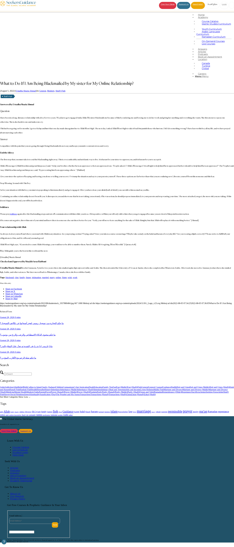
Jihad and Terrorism (117, 389)
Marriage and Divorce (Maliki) (196, 389)
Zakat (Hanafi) (137, 394)
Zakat (128, 394)
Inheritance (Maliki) (69, 389)
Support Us (183, 4)
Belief (20, 387)
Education (98, 387)
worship (60, 415)
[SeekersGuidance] (18, 5)
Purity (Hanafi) (108, 392)
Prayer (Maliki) (70, 392)
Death (91, 387)
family (22, 277)
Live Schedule (20, 450)
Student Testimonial (21, 481)
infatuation (36, 277)
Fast (114, 387)
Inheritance (56, 389)
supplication (46, 415)
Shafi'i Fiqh (60, 91)
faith (39, 412)
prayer (187, 411)
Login (224, 4)
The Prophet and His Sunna (68, 394)
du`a (34, 411)
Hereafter (41, 389)
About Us (15, 493)
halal (82, 411)
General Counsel (155, 387)
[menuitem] (214, 15)
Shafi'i (24, 415)
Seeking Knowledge (214, 392)
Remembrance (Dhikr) (171, 392)
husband (101, 412)
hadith (76, 412)
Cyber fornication (81, 387)
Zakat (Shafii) (150, 394)
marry (52, 277)
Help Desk (18, 455)
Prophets (93, 392)
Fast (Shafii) (132, 387)
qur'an (203, 411)
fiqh (55, 411)
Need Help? (198, 4)
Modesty (50, 91)
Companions (68, 387)
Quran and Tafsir (147, 392)
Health (34, 389)
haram (94, 411)
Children (59, 387)
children (22, 412)
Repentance (186, 392)
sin (27, 415)
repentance (223, 411)
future (28, 277)
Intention (97, 389)
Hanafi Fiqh (14, 389)
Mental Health (20, 392)
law (130, 411)
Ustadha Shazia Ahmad (26, 91)
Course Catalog (20, 447)
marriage (144, 411)
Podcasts (15, 470)
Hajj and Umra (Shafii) (219, 387)
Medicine (10, 392)
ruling (2, 415)
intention (107, 412)
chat (16, 277)
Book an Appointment (22, 478)
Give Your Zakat (168, 4)
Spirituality (35, 394)
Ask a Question (18, 475)
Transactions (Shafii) (117, 394)
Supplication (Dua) (48, 394)
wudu (65, 415)
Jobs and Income (133, 389)
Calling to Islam (34, 387)
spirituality (32, 415)
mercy (153, 412)
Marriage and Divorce (173, 389)
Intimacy (105, 389)
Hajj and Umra (183, 387)
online (58, 277)
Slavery (7, 394)
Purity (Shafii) (134, 392)
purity (196, 411)
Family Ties (108, 387)
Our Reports (17, 496)
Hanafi (87, 412)
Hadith (174, 387)
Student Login (20, 452)
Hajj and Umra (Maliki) (199, 387)
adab (1, 412)
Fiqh (140, 387)
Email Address (15, 515)
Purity (99, 392)
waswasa (54, 415)
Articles (14, 468)
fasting (49, 412)
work (75, 277)
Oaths (36, 392)
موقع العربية (212, 4)
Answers (14, 473)
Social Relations (17, 394)
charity (16, 412)
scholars (202, 392)
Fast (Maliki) (121, 387)
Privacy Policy (17, 499)
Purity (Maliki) (121, 392)
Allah (15, 387)
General (42, 91)
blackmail (10, 277)
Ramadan (158, 392)
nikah (158, 412)
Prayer (48, 392)
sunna (39, 414)
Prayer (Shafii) (83, 392)
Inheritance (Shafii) (85, 389)
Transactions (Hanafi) (99, 394)
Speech (27, 394)
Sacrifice (195, 392)
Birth (25, 387)
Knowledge (123, 412)
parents (164, 412)
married (45, 277)
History (48, 389)
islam (114, 411)
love (134, 412)
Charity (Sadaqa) (48, 387)
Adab (2, 387)
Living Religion (147, 389)
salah (7, 415)
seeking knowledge (15, 415)
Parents (42, 392)
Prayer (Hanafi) (57, 392)
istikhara (13, 214)
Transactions (85, 394)
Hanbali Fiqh (25, 389)
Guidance (167, 387)
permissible (175, 411)
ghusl (60, 412)
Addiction (9, 387)
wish (70, 277)
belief (12, 412)
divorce (28, 412)
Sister (64, 277)
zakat (71, 415)
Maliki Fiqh (159, 389)
